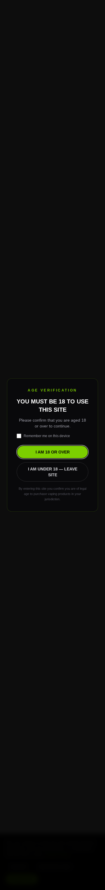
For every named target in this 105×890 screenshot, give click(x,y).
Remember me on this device (47, 436)
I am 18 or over (53, 452)
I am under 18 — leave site (52, 472)
